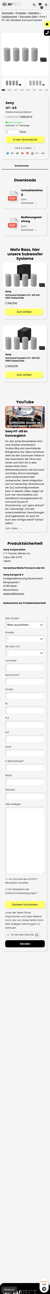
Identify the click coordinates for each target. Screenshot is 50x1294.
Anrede (9, 632)
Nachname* (12, 675)
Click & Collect (23, 148)
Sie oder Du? (12, 646)
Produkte (21, 13)
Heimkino (34, 13)
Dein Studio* (12, 618)
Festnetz (10, 789)
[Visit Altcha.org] (36, 934)
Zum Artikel (24, 312)
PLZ (7, 718)
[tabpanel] (13, 83)
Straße (9, 689)
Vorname (10, 660)
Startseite (7, 13)
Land (8, 746)
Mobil (8, 775)
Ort (7, 732)
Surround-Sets (28, 16)
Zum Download (27, 201)
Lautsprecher (9, 16)
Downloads (22, 165)
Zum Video (11, 528)
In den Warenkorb (25, 139)
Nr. (6, 703)
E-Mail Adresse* (14, 761)
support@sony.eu (13, 593)
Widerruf (9, 1289)
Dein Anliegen (13, 804)
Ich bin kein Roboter (22, 934)
